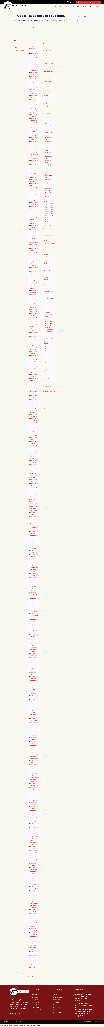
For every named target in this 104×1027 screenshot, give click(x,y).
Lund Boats (46, 95)
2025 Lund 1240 (48, 190)
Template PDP (16, 976)
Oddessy (45, 352)
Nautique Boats (47, 121)
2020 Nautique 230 (49, 338)
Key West (46, 295)
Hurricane (46, 289)
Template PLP (31, 976)
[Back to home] (14, 5)
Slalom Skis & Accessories (48, 246)
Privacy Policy (46, 240)
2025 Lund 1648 (48, 307)
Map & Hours (46, 103)
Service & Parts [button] (77, 6)
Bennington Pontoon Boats (19, 53)
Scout (45, 364)
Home (48, 6)
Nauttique (46, 343)
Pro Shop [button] (85, 6)
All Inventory (31, 46)
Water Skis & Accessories (48, 405)
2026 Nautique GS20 (49, 211)
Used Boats (34, 997)
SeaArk (45, 369)
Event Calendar (46, 60)
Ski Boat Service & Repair (48, 243)
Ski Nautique (47, 371)
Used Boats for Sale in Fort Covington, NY (34, 630)
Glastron (45, 286)
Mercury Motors (47, 111)
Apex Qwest (46, 256)
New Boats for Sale (33, 51)
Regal (45, 362)
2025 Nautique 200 (49, 203)
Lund (45, 186)
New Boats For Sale (48, 132)
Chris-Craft (46, 279)
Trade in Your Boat (33, 503)
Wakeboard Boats (47, 125)
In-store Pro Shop (47, 74)
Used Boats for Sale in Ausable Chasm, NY (34, 527)
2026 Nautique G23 (49, 209)
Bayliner (45, 261)
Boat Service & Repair (47, 43)
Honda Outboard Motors (48, 71)
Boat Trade (34, 1012)
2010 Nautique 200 (49, 329)
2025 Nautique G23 (49, 205)
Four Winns (46, 284)
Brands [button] (62, 6)
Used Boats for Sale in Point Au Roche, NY (34, 812)
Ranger (45, 357)
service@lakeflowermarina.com (83, 1005)
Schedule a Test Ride (33, 501)
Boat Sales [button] (55, 6)
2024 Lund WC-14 (48, 188)
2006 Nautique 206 (49, 321)
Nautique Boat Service (47, 116)
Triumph (45, 383)
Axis (44, 259)
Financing (68, 6)
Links (44, 84)
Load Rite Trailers (46, 87)
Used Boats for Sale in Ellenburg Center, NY (34, 615)
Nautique (46, 201)
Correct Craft (46, 183)
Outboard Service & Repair (48, 225)
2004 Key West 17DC (49, 302)
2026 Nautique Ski (48, 217)
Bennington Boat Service (18, 50)
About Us (15, 44)
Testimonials (45, 250)
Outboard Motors (47, 113)
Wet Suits (45, 408)
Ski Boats (46, 123)
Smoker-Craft (46, 378)
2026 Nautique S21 (49, 215)
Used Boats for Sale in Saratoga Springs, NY (34, 859)
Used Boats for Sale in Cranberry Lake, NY (34, 594)
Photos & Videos (46, 232)
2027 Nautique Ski (48, 221)
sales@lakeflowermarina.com (83, 1003)
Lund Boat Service (47, 91)
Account (15, 47)
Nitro (45, 346)
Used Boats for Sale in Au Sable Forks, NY (34, 522)
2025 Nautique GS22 (49, 207)
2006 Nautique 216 (49, 323)
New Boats (34, 994)
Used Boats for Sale (33, 506)
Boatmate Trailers (47, 47)
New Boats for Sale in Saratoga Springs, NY (34, 391)
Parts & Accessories (47, 228)
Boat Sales (31, 44)
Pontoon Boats (32, 499)
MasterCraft (47, 312)
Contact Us (83, 2)
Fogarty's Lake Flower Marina (83, 994)
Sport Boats (46, 100)
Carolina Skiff (47, 270)
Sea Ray (45, 367)
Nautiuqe (45, 341)
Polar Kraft (46, 355)
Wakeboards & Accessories (49, 391)
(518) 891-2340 (96, 2)
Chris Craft (46, 277)
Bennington (46, 135)
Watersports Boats (33, 967)
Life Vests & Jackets (47, 81)
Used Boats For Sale (48, 254)
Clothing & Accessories (48, 50)
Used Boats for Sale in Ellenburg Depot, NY (34, 621)
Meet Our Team (46, 106)
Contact (99, 6)
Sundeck (45, 380)
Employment (45, 56)
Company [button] (92, 6)
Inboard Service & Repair (48, 78)
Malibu (45, 309)
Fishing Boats (32, 48)
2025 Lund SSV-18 (48, 196)
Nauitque (45, 199)
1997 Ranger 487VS (49, 359)
